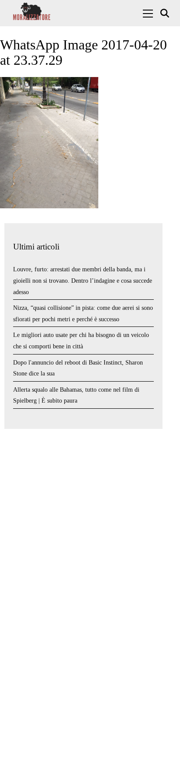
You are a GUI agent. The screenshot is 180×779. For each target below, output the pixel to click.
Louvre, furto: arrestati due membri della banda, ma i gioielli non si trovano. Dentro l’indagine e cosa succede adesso (82, 280)
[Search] (165, 13)
